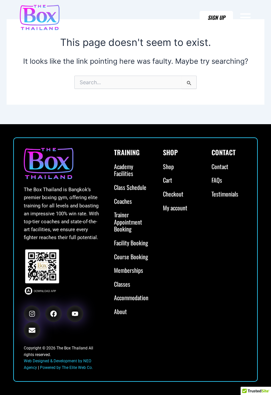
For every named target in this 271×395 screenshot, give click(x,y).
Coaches (123, 201)
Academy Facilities (123, 170)
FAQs (217, 180)
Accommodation (131, 298)
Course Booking (131, 257)
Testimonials (225, 194)
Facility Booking (131, 243)
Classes (122, 284)
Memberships (128, 270)
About (120, 311)
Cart (167, 180)
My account (175, 208)
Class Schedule (130, 187)
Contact (220, 166)
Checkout (173, 194)
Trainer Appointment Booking (128, 222)
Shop (168, 166)
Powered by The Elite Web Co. (66, 367)
